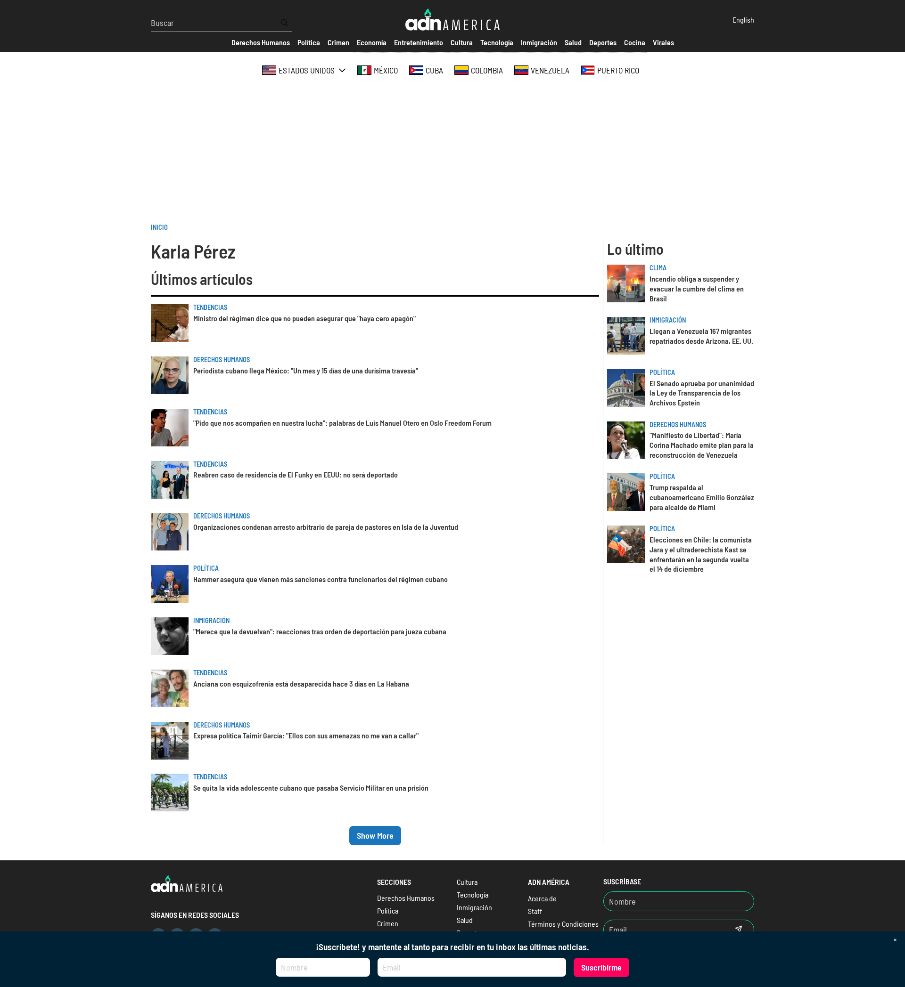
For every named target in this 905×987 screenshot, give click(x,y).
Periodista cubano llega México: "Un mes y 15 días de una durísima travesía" (305, 370)
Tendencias (210, 307)
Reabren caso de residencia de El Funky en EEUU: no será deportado (295, 474)
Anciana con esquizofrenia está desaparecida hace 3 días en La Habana (301, 683)
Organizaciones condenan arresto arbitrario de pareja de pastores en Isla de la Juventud (325, 526)
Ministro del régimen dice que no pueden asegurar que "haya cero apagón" (304, 318)
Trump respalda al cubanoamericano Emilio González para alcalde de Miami (702, 497)
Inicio (159, 227)
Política (206, 568)
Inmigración (211, 620)
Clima (658, 268)
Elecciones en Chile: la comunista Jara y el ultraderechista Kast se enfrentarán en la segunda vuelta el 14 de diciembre (701, 554)
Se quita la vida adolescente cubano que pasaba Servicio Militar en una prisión (310, 787)
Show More (375, 835)
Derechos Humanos (221, 360)
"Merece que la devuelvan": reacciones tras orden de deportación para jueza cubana (319, 631)
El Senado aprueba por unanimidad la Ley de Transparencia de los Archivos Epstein (702, 393)
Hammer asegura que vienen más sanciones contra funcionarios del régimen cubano (320, 578)
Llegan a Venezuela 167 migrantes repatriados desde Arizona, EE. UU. (701, 335)
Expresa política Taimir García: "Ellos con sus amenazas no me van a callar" (306, 735)
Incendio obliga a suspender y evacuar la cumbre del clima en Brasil (697, 288)
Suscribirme (601, 967)
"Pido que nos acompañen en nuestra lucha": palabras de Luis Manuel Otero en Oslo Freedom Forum (342, 422)
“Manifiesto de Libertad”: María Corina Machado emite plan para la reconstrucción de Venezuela (702, 444)
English (743, 19)
